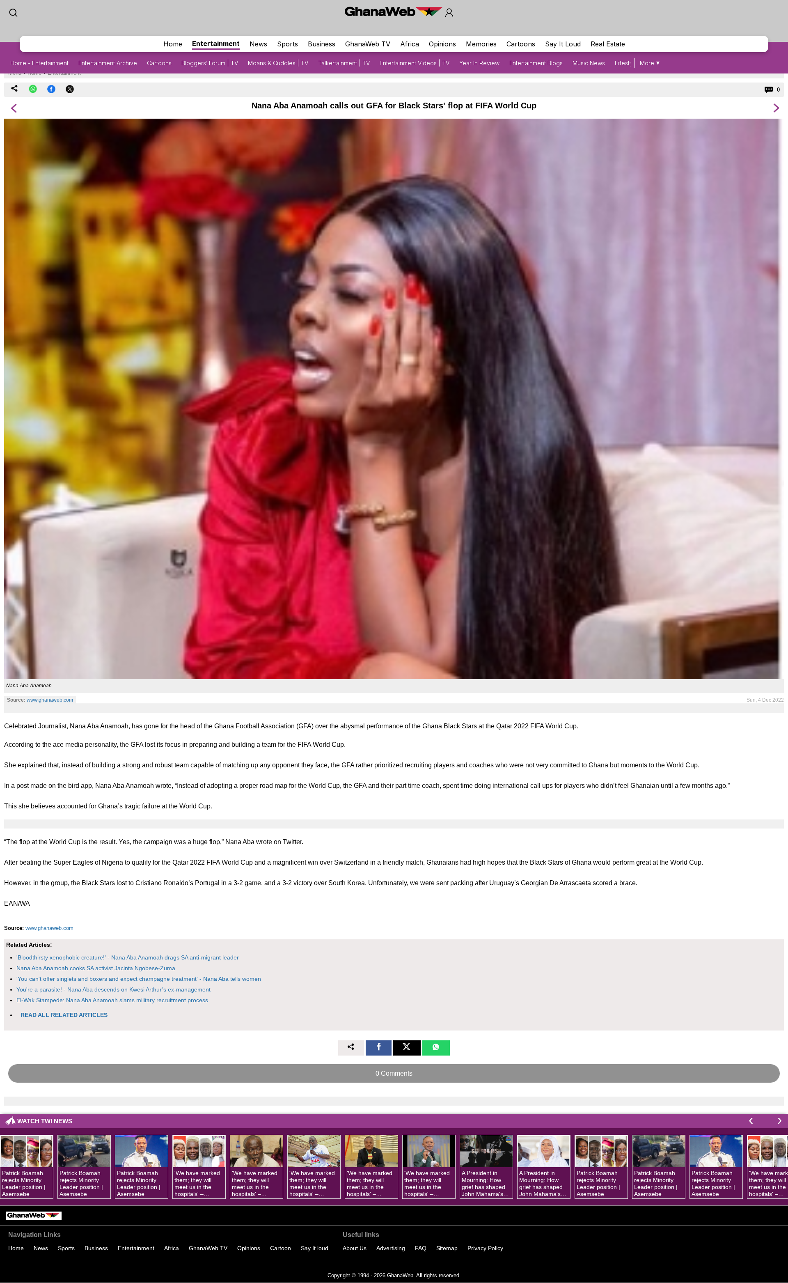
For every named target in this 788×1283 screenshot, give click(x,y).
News (258, 44)
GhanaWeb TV (367, 44)
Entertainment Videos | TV (414, 63)
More (647, 63)
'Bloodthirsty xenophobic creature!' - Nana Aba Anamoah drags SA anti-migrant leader (127, 957)
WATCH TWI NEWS (44, 1121)
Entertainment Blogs (536, 63)
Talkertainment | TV (344, 63)
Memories (481, 44)
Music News (589, 63)
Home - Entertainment (39, 63)
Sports (287, 44)
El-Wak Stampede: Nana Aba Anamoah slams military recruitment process (112, 1000)
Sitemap (447, 1248)
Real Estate (608, 44)
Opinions (442, 44)
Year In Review (479, 63)
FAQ (420, 1248)
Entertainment (216, 43)
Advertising (390, 1248)
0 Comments (394, 1073)
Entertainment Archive (107, 63)
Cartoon (280, 1248)
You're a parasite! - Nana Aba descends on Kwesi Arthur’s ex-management (113, 989)
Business (321, 44)
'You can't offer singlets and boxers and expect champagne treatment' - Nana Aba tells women (138, 978)
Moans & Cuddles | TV (278, 63)
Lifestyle (626, 63)
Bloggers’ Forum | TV (209, 63)
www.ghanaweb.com (50, 700)
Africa (409, 44)
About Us (355, 1248)
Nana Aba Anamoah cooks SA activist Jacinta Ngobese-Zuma (95, 968)
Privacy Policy (485, 1248)
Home (172, 44)
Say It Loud (563, 44)
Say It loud (314, 1248)
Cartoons (520, 44)
